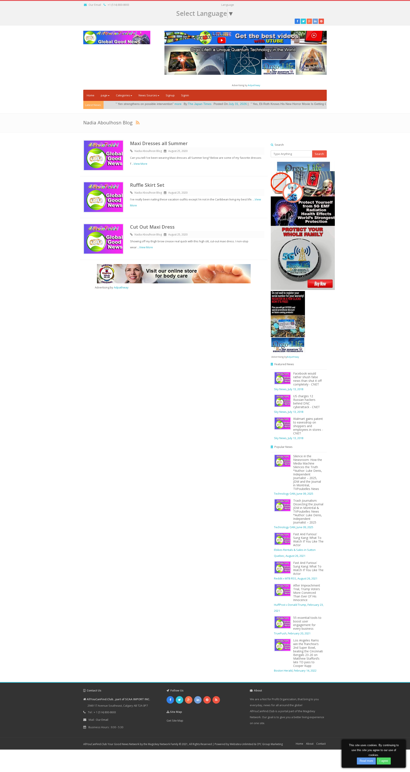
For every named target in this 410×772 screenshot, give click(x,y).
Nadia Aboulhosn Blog (148, 151)
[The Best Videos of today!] (245, 37)
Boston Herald (283, 670)
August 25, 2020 (177, 151)
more (142, 104)
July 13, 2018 (295, 389)
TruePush (280, 633)
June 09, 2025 (305, 494)
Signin (185, 95)
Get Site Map (175, 720)
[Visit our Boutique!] (173, 273)
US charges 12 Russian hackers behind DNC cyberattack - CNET (306, 401)
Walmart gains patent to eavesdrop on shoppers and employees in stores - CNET (308, 426)
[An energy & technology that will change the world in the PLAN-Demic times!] (245, 60)
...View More (139, 164)
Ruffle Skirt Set (147, 185)
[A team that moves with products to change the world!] (288, 321)
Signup (170, 95)
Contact (321, 744)
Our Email (95, 5)
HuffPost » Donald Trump (290, 605)
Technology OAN (284, 494)
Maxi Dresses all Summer (159, 143)
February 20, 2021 (299, 633)
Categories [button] (123, 95)
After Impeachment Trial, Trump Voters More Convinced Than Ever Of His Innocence (306, 592)
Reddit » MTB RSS (285, 578)
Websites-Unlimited (241, 744)
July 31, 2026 (202, 104)
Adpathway (254, 85)
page (104, 95)
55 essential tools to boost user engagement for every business (307, 623)
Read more (366, 760)
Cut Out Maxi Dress (152, 227)
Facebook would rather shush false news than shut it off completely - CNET (307, 378)
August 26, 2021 (295, 556)
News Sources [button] (148, 95)
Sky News (280, 389)
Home (90, 95)
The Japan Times (164, 104)
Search (319, 154)
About (309, 744)
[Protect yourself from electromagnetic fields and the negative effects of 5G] (299, 226)
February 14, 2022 (305, 670)
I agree (383, 760)
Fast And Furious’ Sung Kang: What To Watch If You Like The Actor (308, 539)
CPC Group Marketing (270, 744)
